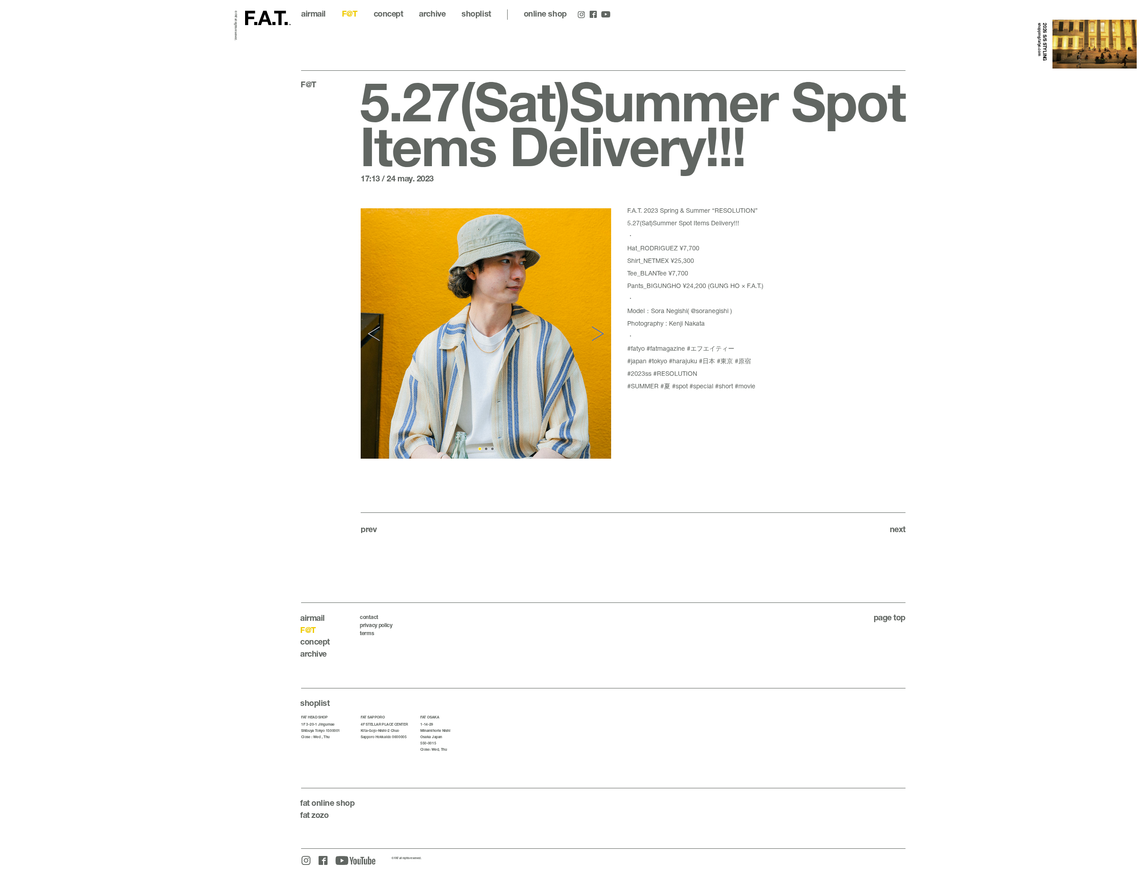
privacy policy (376, 625)
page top (890, 617)
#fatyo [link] (636, 348)
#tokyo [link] (657, 361)
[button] (375, 333)
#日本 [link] (707, 361)
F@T (350, 13)
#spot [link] (680, 386)
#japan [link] (637, 361)
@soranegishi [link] (710, 310)
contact (369, 617)
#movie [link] (745, 386)
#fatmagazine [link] (666, 348)
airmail (313, 13)
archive (432, 13)
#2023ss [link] (639, 373)
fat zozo (314, 815)
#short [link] (724, 386)
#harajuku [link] (683, 361)
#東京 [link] (725, 361)
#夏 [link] (665, 386)
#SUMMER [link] (643, 386)
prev (368, 529)
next (898, 529)
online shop (545, 13)
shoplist (476, 13)
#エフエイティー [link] (710, 348)
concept (388, 13)
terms (367, 633)
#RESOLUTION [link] (675, 373)
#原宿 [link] (743, 361)
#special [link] (701, 386)
